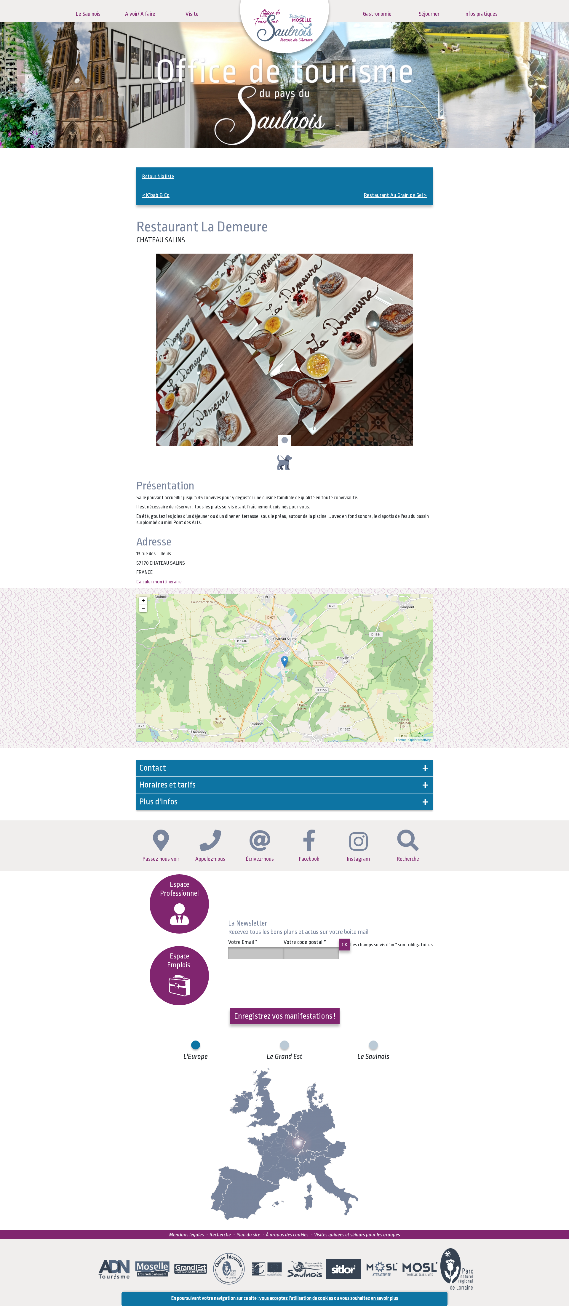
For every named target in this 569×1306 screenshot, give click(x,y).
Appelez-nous (210, 859)
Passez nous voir (161, 859)
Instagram (358, 859)
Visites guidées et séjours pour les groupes (357, 1235)
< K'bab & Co (156, 195)
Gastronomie (377, 14)
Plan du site (248, 1235)
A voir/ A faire (140, 14)
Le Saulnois (88, 14)
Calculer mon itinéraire (159, 582)
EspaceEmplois (179, 960)
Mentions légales (186, 1235)
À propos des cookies (287, 1235)
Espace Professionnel (179, 889)
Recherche (408, 859)
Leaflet (401, 739)
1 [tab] (284, 441)
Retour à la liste (158, 176)
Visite (192, 14)
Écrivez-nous (260, 859)
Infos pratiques (481, 14)
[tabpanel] (284, 350)
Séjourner (429, 14)
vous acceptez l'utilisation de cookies (296, 1298)
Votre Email (243, 942)
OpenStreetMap (419, 739)
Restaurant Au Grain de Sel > (395, 195)
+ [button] (143, 600)
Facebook (309, 859)
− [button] (143, 608)
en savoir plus (384, 1298)
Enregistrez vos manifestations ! (284, 1015)
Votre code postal (305, 942)
